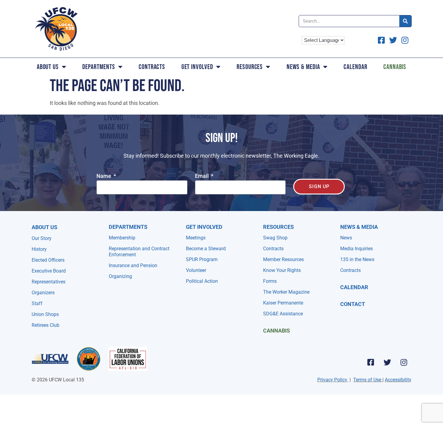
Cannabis (394, 66)
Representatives (48, 282)
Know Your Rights (282, 270)
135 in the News (357, 259)
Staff (37, 303)
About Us (48, 66)
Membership (122, 238)
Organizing (120, 276)
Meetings (196, 238)
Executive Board (49, 271)
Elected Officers (48, 260)
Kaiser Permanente (283, 303)
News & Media (303, 66)
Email (202, 176)
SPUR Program (202, 259)
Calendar (355, 66)
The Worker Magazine (286, 292)
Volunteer (196, 270)
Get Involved (197, 66)
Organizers (43, 292)
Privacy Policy (332, 380)
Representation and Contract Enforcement (139, 251)
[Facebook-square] (370, 362)
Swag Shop (275, 238)
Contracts (152, 66)
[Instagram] (403, 362)
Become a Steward (206, 248)
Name (104, 176)
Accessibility (398, 380)
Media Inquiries (356, 248)
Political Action (202, 281)
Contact (352, 304)
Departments (98, 66)
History (39, 249)
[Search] (405, 21)
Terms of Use (367, 380)
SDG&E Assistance (283, 314)
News (346, 238)
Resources (250, 66)
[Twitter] (387, 362)
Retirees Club (45, 325)
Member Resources (283, 259)
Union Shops (45, 314)
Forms (270, 281)
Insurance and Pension (133, 265)
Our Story (42, 238)
